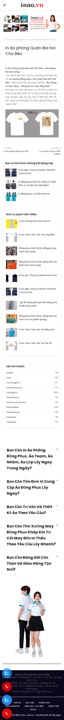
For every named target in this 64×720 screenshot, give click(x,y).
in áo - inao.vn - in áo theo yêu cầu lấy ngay (40, 715)
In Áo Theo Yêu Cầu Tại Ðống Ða (36, 329)
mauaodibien (32, 407)
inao (32, 377)
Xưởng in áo (44, 703)
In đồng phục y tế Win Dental (33, 193)
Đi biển (32, 372)
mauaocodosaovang (32, 402)
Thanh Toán (53, 706)
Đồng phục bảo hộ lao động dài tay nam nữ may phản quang (38, 317)
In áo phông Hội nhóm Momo (34, 221)
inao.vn (17, 703)
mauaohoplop (32, 412)
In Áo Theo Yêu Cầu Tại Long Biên (37, 234)
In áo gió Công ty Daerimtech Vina (38, 275)
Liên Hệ (33, 709)
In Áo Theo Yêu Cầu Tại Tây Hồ (35, 343)
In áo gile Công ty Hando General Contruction (36, 171)
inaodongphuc (32, 382)
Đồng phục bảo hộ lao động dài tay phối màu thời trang (38, 263)
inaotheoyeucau (32, 387)
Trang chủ (9, 39)
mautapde (32, 422)
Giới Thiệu (29, 703)
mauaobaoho (32, 397)
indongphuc (20, 39)
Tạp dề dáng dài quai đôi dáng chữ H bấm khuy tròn (38, 304)
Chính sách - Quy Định (33, 706)
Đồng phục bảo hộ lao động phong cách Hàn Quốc (37, 250)
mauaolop (32, 417)
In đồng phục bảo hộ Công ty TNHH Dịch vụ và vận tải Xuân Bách (37, 183)
